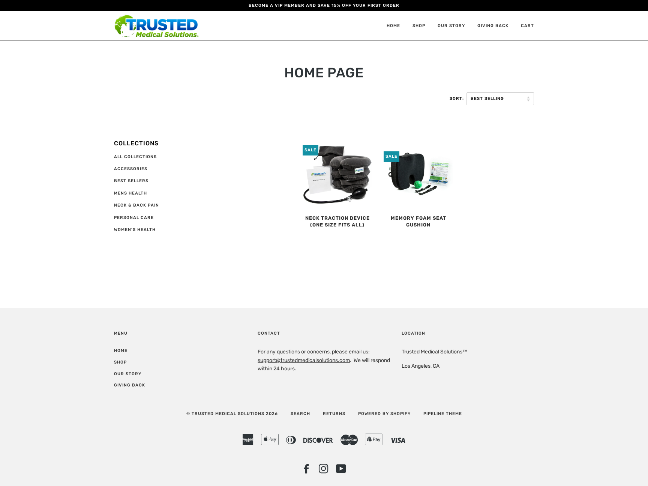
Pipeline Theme (442, 413)
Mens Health (130, 193)
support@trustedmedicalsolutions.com (304, 360)
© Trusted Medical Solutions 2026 (232, 413)
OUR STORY (451, 25)
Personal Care (134, 217)
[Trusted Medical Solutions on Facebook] (307, 471)
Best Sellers (131, 180)
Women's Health (135, 229)
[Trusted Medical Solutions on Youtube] (341, 471)
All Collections (135, 156)
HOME (393, 25)
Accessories (130, 168)
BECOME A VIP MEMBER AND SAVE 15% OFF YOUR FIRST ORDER (324, 5)
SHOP (418, 25)
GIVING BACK (492, 25)
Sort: (457, 98)
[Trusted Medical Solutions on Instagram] (324, 471)
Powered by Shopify (384, 413)
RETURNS (334, 413)
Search (300, 413)
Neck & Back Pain (136, 205)
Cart (527, 25)
